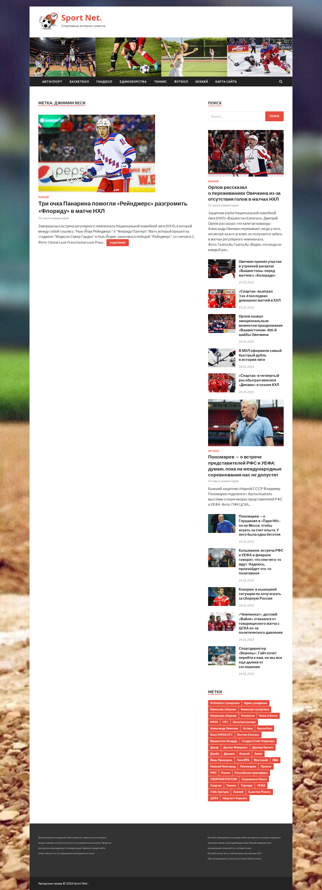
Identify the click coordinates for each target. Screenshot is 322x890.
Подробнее (118, 242)
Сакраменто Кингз (254, 779)
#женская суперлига (255, 709)
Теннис (160, 81)
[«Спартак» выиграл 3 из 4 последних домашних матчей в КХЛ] (221, 306)
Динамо (229, 753)
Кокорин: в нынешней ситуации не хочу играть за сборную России (260, 593)
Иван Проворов (221, 760)
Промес (266, 766)
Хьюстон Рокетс (259, 791)
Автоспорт (52, 81)
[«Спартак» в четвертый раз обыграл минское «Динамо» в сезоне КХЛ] (221, 391)
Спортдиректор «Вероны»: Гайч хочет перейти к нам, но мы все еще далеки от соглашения (260, 657)
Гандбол (104, 81)
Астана (248, 728)
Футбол (181, 81)
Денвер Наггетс (262, 747)
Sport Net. (81, 17)
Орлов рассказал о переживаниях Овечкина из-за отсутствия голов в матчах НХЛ (244, 193)
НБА (275, 760)
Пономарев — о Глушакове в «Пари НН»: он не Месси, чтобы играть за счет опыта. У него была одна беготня (259, 525)
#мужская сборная (223, 715)
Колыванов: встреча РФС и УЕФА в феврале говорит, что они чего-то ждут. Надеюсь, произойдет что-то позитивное (261, 561)
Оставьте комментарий (53, 218)
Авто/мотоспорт (244, 722)
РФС (213, 772)
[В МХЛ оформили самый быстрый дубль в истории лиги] (221, 366)
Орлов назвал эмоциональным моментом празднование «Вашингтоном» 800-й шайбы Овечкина (261, 325)
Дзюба (214, 753)
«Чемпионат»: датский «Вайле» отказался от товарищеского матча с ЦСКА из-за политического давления (261, 623)
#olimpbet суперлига (224, 703)
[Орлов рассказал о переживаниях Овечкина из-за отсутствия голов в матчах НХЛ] (246, 177)
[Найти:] (246, 116)
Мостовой (261, 760)
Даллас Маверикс (235, 747)
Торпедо (247, 785)
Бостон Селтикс (248, 734)
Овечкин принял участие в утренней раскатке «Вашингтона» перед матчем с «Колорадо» (260, 268)
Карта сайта (226, 81)
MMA (214, 722)
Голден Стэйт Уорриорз (258, 741)
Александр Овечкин (224, 728)
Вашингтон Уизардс (223, 741)
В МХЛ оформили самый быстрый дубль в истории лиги (260, 355)
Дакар (214, 747)
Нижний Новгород (222, 766)
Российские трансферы (251, 772)
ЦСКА (214, 798)
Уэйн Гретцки (219, 791)
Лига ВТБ (243, 760)
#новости (248, 715)
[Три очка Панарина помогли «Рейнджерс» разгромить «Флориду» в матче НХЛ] (118, 155)
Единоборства (133, 81)
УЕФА (261, 785)
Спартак (216, 785)
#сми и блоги (268, 715)
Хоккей (201, 81)
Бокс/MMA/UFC (221, 734)
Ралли (225, 772)
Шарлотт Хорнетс (235, 798)
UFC (225, 722)
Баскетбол (79, 81)
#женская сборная (223, 709)
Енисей (244, 753)
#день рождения (255, 703)
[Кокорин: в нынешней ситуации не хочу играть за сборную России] (221, 604)
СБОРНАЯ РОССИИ (223, 779)
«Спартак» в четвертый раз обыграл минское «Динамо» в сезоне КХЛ (259, 380)
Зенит (258, 753)
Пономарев (248, 766)
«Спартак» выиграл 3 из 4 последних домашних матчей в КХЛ (260, 295)
